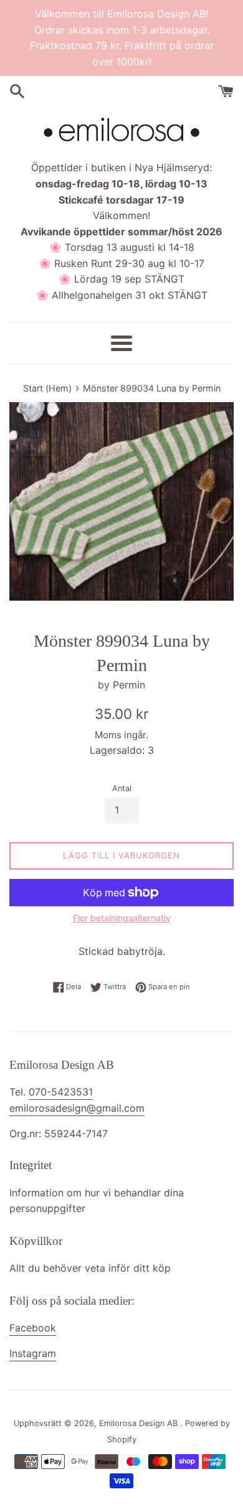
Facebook (32, 1328)
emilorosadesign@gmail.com (77, 1108)
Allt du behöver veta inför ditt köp (90, 1268)
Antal (121, 788)
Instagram (32, 1353)
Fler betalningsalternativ (122, 918)
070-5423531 (61, 1092)
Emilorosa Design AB (139, 1423)
